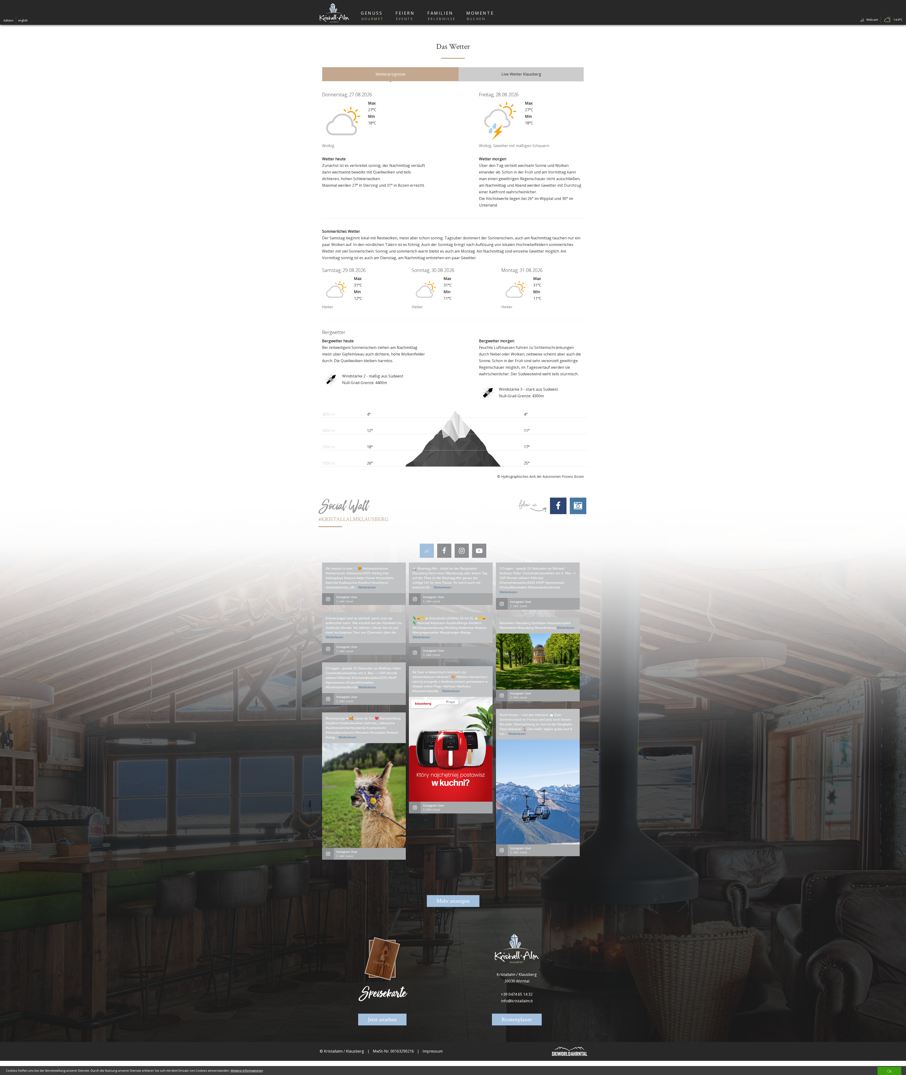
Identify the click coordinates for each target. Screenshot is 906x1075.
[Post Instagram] (462, 551)
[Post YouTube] (479, 551)
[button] (371, 12)
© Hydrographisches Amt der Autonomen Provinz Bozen (540, 476)
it (8, 20)
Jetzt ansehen (382, 1019)
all (427, 551)
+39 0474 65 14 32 (517, 994)
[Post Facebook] (444, 551)
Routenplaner (517, 1019)
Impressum (433, 1051)
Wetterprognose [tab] (390, 74)
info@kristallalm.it (517, 1000)
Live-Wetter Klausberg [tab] (521, 74)
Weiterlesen (367, 587)
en (23, 20)
